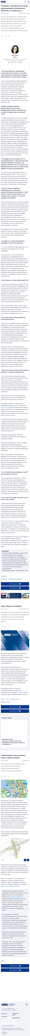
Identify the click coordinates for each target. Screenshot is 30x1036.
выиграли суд (5, 407)
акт (10, 800)
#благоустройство (14, 699)
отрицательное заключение (15, 897)
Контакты (4, 1013)
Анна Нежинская (4, 13)
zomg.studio (4, 1033)
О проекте (4, 1016)
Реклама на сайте (15, 1014)
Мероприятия (16, 1017)
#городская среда (5, 702)
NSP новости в (13, 584)
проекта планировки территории (10, 886)
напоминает (20, 692)
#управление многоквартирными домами (11, 579)
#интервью (4, 576)
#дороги (3, 961)
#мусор (3, 699)
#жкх (7, 699)
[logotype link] (4, 2)
